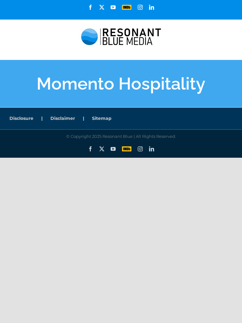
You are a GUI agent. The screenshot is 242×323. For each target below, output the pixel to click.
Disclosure (21, 118)
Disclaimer (62, 118)
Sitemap (102, 118)
